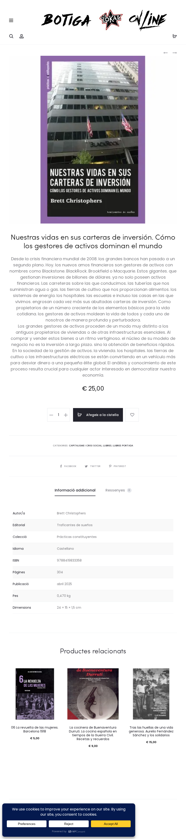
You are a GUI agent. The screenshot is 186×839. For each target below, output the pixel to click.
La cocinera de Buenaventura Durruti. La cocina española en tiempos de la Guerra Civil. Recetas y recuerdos (93, 733)
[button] (51, 415)
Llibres (107, 445)
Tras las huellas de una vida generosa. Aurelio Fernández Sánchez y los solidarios (151, 731)
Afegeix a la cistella (102, 415)
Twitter (95, 466)
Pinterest (120, 466)
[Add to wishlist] (132, 415)
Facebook (70, 466)
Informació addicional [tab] (75, 490)
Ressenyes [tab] (117, 490)
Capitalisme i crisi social (85, 445)
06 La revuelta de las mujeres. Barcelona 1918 (34, 729)
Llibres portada (123, 445)
